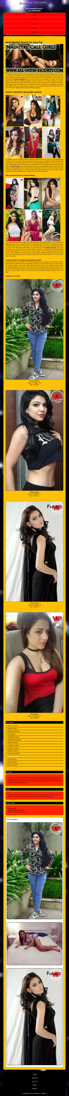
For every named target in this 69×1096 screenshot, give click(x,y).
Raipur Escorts (12, 762)
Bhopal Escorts (12, 726)
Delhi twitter (49, 796)
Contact (34, 32)
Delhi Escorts (34, 1093)
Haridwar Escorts (13, 737)
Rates (34, 28)
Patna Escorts (12, 759)
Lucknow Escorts (13, 745)
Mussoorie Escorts (13, 754)
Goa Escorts (11, 734)
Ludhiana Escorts (13, 748)
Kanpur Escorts (12, 742)
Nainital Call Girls (51, 247)
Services (34, 19)
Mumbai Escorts (12, 751)
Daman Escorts (12, 729)
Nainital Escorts (15, 166)
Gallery (34, 23)
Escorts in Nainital (19, 79)
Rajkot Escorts (12, 765)
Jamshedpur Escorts (14, 740)
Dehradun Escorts (13, 731)
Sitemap (43, 1093)
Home (34, 15)
